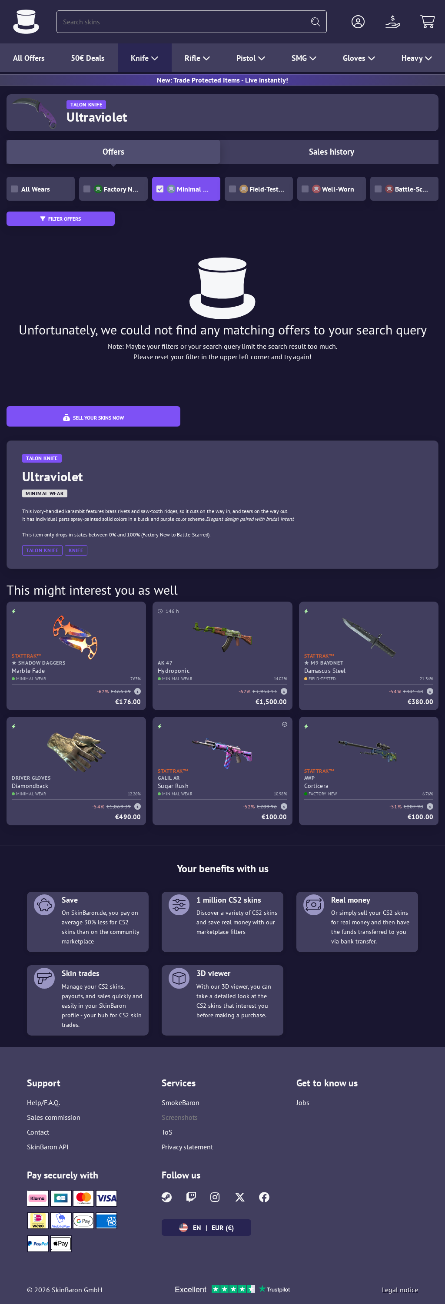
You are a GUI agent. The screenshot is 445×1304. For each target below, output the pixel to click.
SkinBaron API (48, 1146)
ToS (167, 1132)
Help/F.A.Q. (43, 1102)
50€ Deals (88, 58)
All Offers (29, 58)
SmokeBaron (180, 1102)
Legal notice (400, 1289)
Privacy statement (187, 1146)
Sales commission (53, 1117)
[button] (358, 21)
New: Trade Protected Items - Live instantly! (222, 80)
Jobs (302, 1102)
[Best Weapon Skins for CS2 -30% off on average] (26, 22)
